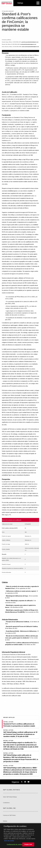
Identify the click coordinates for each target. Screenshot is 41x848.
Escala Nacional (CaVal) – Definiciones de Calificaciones (21, 631)
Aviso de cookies (9, 840)
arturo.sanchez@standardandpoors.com (30, 46)
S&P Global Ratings (11, 790)
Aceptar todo (28, 844)
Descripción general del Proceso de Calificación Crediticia (22, 626)
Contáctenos (6, 802)
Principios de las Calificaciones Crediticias (17, 621)
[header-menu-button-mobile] (38, 3)
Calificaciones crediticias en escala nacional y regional (21, 591)
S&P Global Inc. (9, 808)
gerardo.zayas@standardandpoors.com (30, 42)
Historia (5, 821)
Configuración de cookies (14, 844)
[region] (20, 835)
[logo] (7, 3)
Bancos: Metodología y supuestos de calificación (19, 600)
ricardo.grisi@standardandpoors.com (28, 44)
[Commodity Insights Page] (22, 782)
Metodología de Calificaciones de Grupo (17, 596)
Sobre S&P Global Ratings (10, 797)
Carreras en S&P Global (9, 815)
